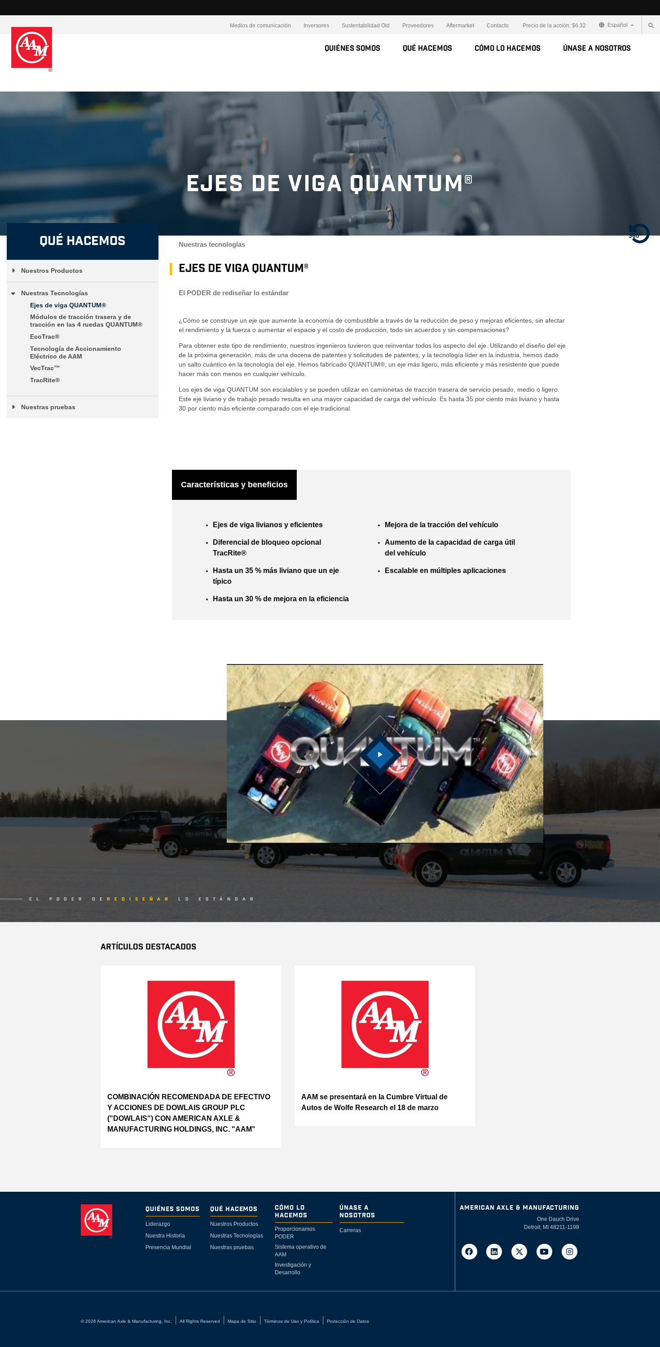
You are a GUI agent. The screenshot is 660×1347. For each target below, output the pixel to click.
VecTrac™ (45, 368)
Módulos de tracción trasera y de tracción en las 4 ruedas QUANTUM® (86, 320)
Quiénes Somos (352, 48)
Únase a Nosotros (597, 48)
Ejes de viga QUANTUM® (68, 305)
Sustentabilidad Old (366, 25)
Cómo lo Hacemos (508, 48)
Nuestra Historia (165, 1236)
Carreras (350, 1230)
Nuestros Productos (52, 270)
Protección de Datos (348, 1321)
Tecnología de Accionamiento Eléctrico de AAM (75, 352)
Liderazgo (157, 1224)
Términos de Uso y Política (291, 1321)
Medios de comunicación (260, 25)
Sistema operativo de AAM (300, 1251)
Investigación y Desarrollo (293, 1269)
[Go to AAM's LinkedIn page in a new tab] (497, 1251)
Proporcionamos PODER (295, 1233)
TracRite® (45, 380)
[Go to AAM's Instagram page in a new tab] (569, 1251)
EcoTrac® (44, 336)
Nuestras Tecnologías (54, 293)
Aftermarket (460, 25)
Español (617, 25)
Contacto (498, 25)
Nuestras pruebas (48, 407)
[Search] (651, 25)
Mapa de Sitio (242, 1321)
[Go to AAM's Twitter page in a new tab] (522, 1251)
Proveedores (418, 25)
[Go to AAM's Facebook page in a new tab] (471, 1251)
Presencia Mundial (168, 1247)
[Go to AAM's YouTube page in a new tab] (547, 1251)
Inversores (316, 25)
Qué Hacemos (427, 48)
